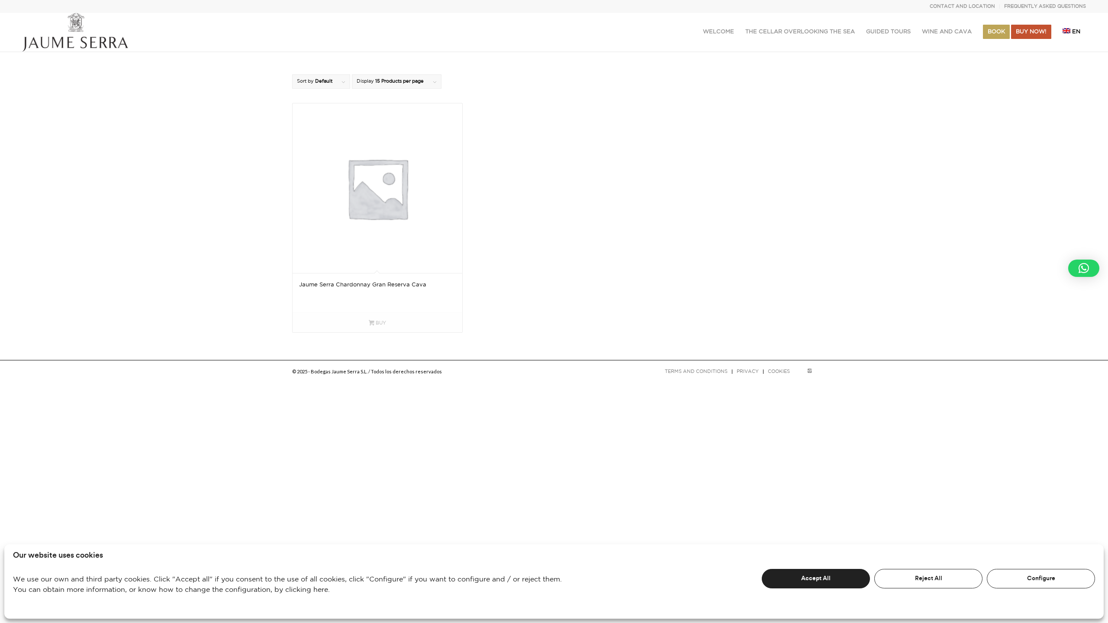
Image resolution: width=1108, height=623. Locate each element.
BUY (380, 323)
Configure (1041, 578)
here (320, 590)
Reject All (928, 578)
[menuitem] (962, 6)
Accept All (816, 578)
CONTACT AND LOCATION (962, 6)
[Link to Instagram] (809, 371)
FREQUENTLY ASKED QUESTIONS (1045, 6)
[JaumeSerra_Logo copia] (75, 32)
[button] (1083, 268)
